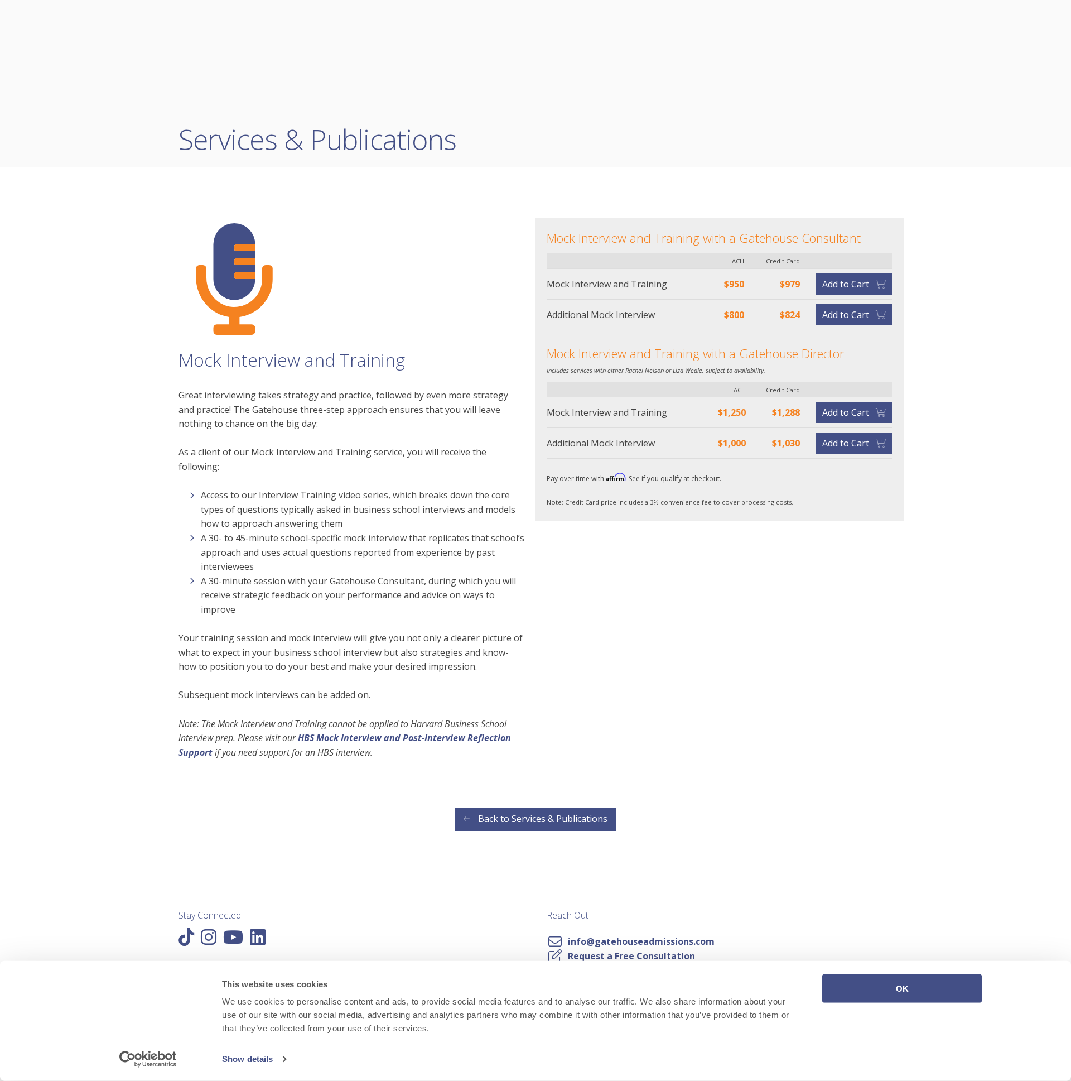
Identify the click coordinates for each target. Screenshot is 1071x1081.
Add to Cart (846, 284)
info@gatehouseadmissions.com (639, 941)
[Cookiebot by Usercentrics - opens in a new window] (148, 1059)
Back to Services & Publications (541, 819)
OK (902, 988)
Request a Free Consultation (629, 956)
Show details (247, 1059)
